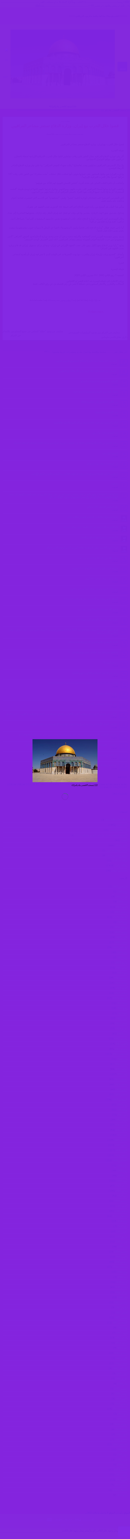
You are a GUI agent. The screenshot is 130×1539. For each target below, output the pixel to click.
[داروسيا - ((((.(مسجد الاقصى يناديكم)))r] (65, 760)
